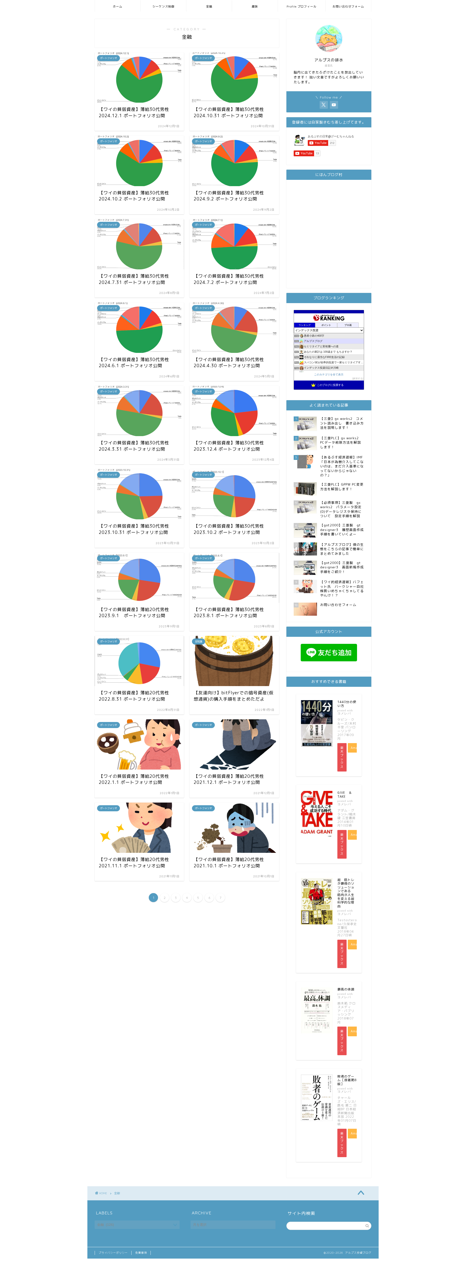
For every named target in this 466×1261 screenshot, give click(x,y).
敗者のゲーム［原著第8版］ (347, 1080)
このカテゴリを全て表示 (328, 374)
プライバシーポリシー (113, 1253)
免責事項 (141, 1253)
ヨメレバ (344, 713)
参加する (358, 378)
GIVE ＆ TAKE (346, 794)
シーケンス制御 (163, 6)
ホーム (117, 6)
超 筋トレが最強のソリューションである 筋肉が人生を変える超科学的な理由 (345, 893)
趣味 (255, 6)
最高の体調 (345, 989)
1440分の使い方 (346, 704)
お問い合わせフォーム (348, 6)
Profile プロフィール (301, 6)
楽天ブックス (342, 757)
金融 (209, 6)
